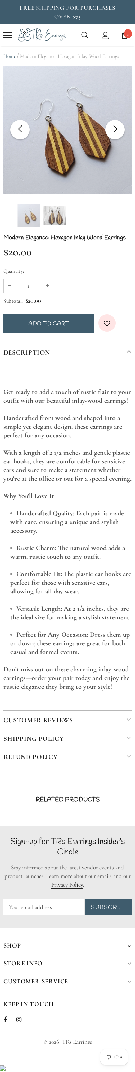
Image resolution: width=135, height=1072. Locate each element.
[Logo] (42, 35)
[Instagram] (22, 1019)
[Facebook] (9, 1019)
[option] (67, 130)
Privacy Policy (67, 884)
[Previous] (20, 129)
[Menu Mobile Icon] (7, 35)
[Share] (124, 325)
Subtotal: (13, 301)
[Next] (115, 129)
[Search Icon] (84, 35)
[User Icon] (105, 35)
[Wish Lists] (107, 323)
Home (9, 56)
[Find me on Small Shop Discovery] (3, 1067)
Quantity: (13, 271)
